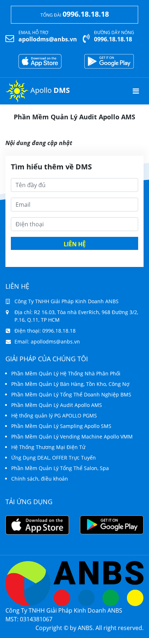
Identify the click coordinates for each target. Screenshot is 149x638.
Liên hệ (75, 244)
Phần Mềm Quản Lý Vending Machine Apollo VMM (72, 436)
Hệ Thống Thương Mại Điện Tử (48, 447)
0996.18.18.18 (86, 14)
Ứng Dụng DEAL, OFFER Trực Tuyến (53, 457)
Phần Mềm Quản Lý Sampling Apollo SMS (61, 426)
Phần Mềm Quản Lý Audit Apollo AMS (56, 405)
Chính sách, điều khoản (39, 478)
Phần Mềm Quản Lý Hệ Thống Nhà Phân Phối (65, 373)
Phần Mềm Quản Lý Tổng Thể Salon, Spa (60, 468)
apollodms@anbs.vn (47, 39)
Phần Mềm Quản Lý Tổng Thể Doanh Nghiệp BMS (71, 394)
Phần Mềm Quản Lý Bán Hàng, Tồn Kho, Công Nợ (70, 383)
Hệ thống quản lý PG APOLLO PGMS (54, 415)
